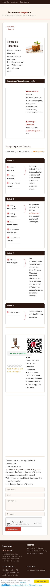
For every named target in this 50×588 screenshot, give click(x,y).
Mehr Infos (23, 582)
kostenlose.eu (19, 12)
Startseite (5, 2)
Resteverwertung (40, 551)
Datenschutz (24, 2)
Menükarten (14, 572)
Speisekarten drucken (10, 575)
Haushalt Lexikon (8, 570)
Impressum (14, 2)
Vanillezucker (34, 213)
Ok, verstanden (41, 581)
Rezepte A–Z (32, 548)
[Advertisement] (15, 97)
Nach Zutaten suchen (35, 553)
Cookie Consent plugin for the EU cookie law (21, 584)
